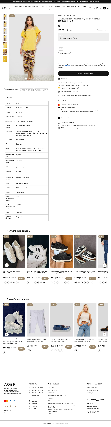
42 (8, 282)
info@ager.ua (35, 395)
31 (99, 282)
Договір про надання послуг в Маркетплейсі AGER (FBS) (61, 406)
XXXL (61, 49)
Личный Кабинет (92, 387)
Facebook (34, 401)
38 (34, 282)
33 (106, 282)
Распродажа (65, 6)
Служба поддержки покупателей (93, 412)
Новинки (35, 6)
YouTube (34, 409)
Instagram (34, 403)
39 (38, 282)
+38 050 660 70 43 (37, 390)
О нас (49, 400)
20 (52, 351)
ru (104, 8)
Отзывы (50, 398)
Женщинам (18, 6)
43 (11, 282)
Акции (79, 6)
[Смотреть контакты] (90, 8)
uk (108, 8)
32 (103, 282)
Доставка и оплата (93, 408)
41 (4, 282)
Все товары (51, 393)
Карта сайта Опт (53, 390)
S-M (76, 351)
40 (41, 282)
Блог (49, 413)
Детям (57, 6)
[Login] (94, 8)
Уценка (41, 6)
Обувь (73, 6)
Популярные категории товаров (57, 395)
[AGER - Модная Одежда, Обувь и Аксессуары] (6, 8)
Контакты (90, 403)
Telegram (34, 406)
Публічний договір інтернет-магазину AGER (61, 403)
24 (61, 351)
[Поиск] (100, 8)
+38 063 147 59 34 (37, 393)
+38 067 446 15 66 (37, 387)
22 (58, 351)
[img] (31, 47)
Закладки (90, 393)
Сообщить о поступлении (85, 73)
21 (55, 351)
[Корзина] (97, 8)
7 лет (29, 351)
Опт (50, 10)
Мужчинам (27, 6)
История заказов (92, 390)
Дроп (85, 6)
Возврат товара (92, 406)
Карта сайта (51, 387)
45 (17, 282)
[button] (26, 78)
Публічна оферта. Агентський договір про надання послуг (60, 410)
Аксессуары (49, 6)
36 (28, 282)
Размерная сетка (64, 53)
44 (14, 282)
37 (31, 282)
